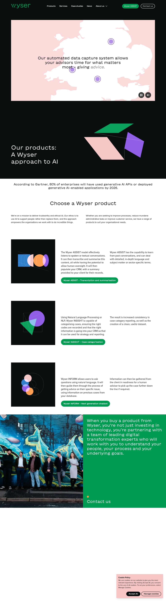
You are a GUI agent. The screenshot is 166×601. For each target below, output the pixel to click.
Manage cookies (151, 594)
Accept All (133, 594)
